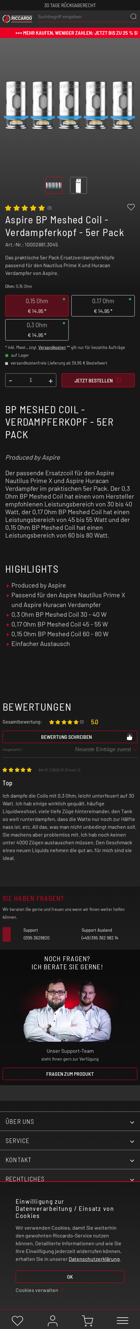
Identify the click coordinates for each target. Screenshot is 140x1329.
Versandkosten (52, 347)
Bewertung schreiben (66, 737)
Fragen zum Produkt (70, 1074)
